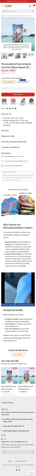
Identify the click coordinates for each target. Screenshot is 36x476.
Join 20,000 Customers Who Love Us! (16, 161)
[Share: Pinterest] (13, 108)
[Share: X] (10, 108)
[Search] (33, 11)
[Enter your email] (33, 452)
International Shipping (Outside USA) (13, 142)
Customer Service (7, 403)
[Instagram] (5, 439)
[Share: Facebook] (7, 108)
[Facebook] (2, 439)
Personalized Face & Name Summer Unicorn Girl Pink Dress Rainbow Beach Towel (26, 388)
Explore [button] (3, 435)
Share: (3, 108)
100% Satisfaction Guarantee (14, 166)
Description (5, 130)
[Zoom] (31, 20)
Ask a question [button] (18, 354)
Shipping (3, 73)
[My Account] (30, 6)
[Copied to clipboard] (15, 108)
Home (2, 15)
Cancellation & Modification (10, 147)
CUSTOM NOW (18, 94)
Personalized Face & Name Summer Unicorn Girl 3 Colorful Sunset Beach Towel (9, 388)
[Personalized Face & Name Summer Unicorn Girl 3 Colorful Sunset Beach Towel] (9, 375)
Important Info (6, 114)
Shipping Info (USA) (8, 136)
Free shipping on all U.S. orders (14, 156)
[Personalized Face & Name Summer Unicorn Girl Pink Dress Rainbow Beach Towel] (26, 375)
